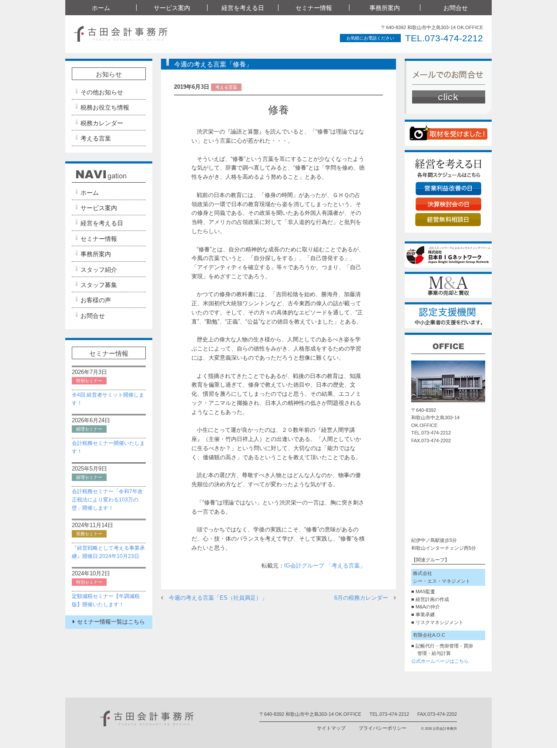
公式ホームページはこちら (440, 661)
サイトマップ (331, 728)
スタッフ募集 (99, 284)
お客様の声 (96, 300)
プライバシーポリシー (382, 728)
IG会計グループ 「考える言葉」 (325, 565)
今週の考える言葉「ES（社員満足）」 (218, 597)
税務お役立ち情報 (105, 107)
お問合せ (455, 7)
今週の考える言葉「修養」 (213, 64)
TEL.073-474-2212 (444, 38)
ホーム (101, 7)
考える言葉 (96, 138)
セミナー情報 (99, 238)
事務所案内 (96, 253)
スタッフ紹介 (99, 269)
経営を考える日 (102, 223)
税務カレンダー (102, 123)
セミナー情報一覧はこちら (111, 621)
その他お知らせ (102, 92)
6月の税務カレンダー (361, 597)
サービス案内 (99, 207)
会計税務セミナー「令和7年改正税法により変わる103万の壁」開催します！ (107, 499)
